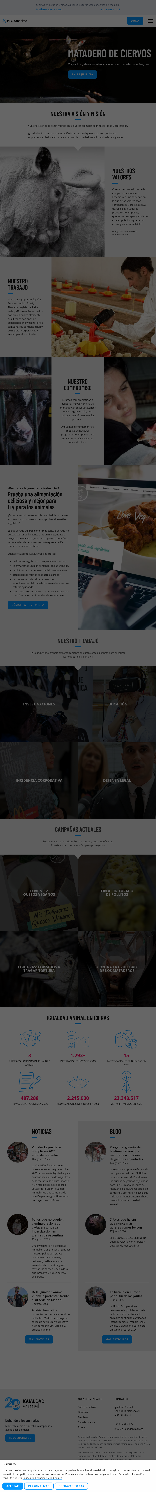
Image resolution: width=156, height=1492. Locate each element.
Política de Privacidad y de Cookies (42, 1478)
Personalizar (39, 1486)
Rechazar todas (71, 1486)
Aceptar (12, 1486)
